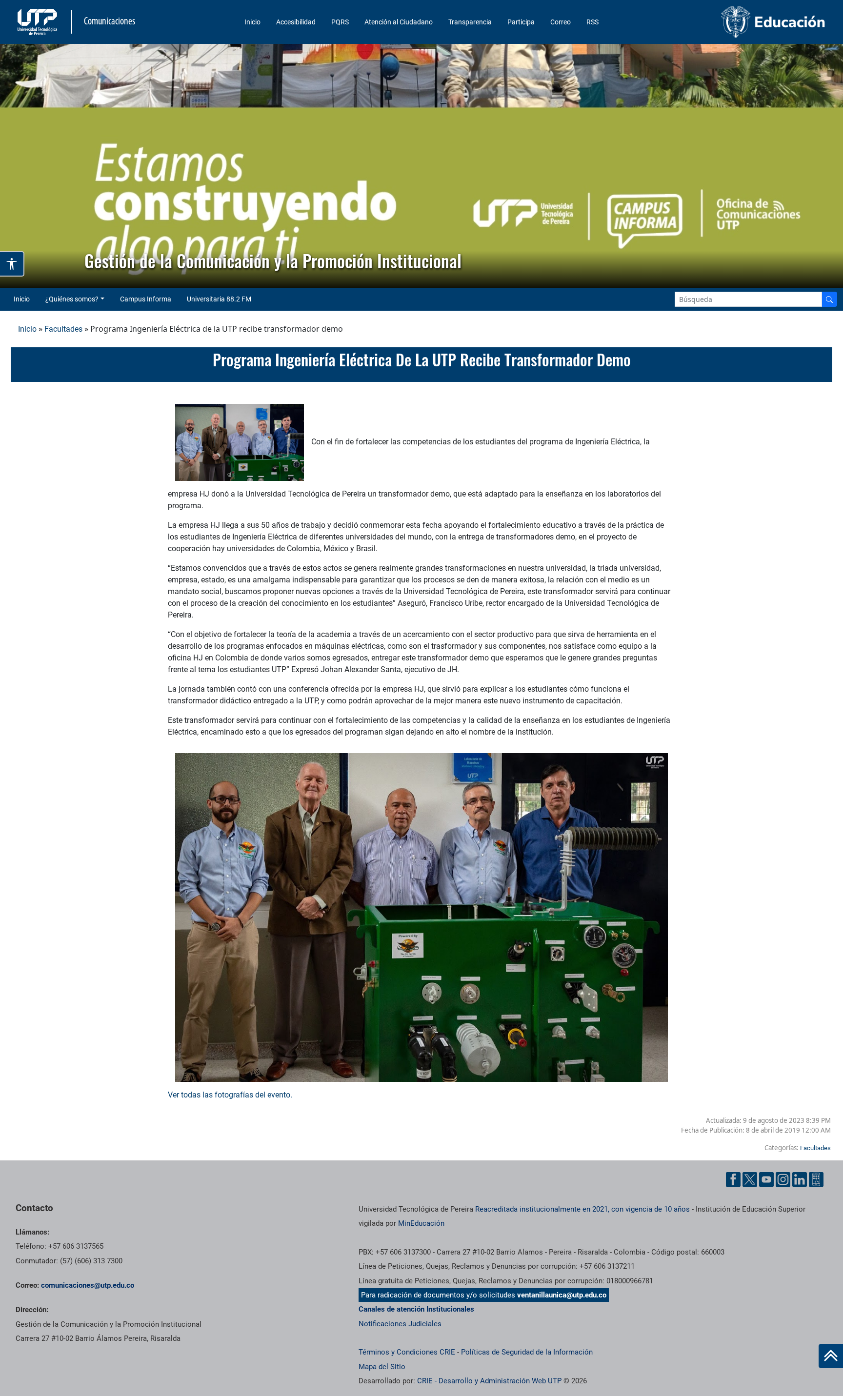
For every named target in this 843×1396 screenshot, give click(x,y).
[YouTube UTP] (766, 1179)
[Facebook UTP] (733, 1179)
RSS (592, 22)
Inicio (252, 22)
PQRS (340, 22)
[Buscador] (829, 299)
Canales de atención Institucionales (416, 1309)
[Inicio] (831, 1356)
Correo (560, 22)
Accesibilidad (296, 22)
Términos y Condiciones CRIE (407, 1352)
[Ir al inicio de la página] (831, 1356)
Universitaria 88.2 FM (219, 299)
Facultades (63, 329)
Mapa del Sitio (382, 1366)
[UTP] (39, 22)
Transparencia (470, 22)
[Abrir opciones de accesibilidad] (12, 264)
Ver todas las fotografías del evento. (231, 1094)
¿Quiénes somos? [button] (72, 299)
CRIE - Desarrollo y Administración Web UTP (489, 1380)
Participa (521, 22)
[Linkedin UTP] (799, 1179)
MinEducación (421, 1223)
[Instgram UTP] (783, 1179)
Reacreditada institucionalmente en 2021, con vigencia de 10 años (582, 1209)
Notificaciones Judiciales (400, 1323)
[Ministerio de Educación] (733, 22)
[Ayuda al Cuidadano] (816, 1179)
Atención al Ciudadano (398, 22)
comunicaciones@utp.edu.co (87, 1285)
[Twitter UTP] (750, 1179)
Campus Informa (145, 299)
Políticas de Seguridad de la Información (527, 1352)
